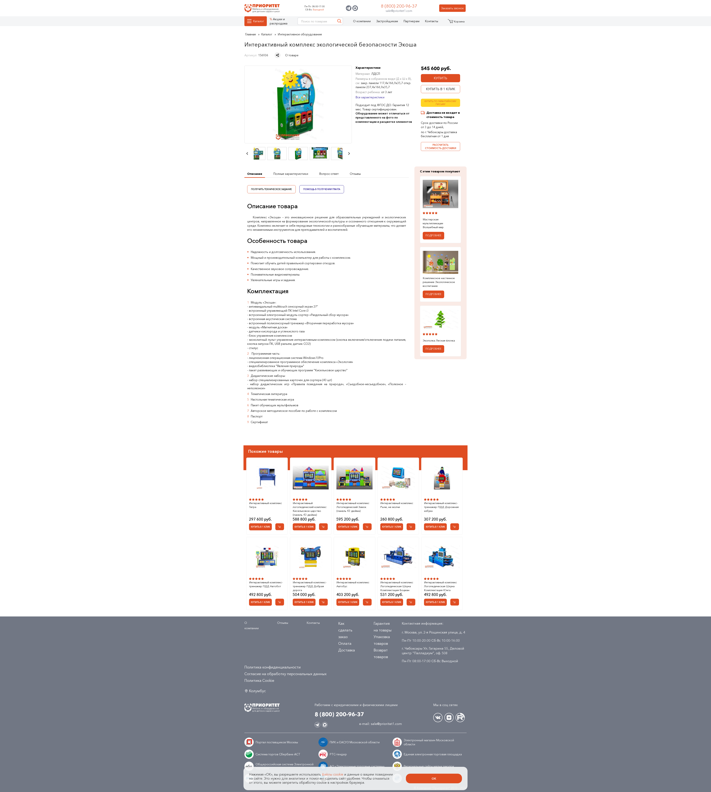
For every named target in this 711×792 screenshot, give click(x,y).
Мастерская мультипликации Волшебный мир (433, 223)
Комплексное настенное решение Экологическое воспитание (439, 282)
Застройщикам (387, 21)
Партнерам (411, 21)
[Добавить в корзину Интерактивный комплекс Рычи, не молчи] (411, 526)
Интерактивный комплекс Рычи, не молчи (396, 505)
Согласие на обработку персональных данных (285, 674)
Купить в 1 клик (440, 89)
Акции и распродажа (278, 21)
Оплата (344, 643)
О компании (362, 21)
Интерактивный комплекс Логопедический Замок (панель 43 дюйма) (352, 507)
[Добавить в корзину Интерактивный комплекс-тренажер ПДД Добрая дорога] (323, 602)
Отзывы (282, 623)
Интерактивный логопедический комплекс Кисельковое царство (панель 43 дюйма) (310, 508)
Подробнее (433, 235)
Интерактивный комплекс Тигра (265, 505)
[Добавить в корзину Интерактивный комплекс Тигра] (279, 526)
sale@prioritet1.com (399, 11)
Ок (434, 778)
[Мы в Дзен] (449, 717)
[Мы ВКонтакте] (438, 717)
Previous (247, 153)
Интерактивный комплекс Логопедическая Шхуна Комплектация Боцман (396, 586)
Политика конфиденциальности (272, 667)
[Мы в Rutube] (460, 717)
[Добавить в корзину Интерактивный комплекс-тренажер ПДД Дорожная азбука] (454, 526)
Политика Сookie (259, 680)
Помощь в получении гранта (321, 189)
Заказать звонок (452, 8)
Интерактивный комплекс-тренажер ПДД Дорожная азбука (441, 507)
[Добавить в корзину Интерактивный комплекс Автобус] (367, 602)
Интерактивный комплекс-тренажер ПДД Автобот (266, 584)
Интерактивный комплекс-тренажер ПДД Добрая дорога (310, 586)
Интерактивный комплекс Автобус (352, 584)
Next (349, 153)
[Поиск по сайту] (339, 21)
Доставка (346, 650)
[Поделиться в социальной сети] (277, 55)
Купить (440, 78)
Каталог (258, 21)
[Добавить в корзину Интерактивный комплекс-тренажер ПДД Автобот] (279, 602)
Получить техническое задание (271, 189)
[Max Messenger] (355, 8)
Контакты (431, 21)
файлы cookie (332, 774)
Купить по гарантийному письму (440, 103)
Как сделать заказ (345, 630)
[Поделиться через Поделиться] (278, 55)
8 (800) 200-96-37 (399, 6)
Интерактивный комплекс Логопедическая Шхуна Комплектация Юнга (440, 586)
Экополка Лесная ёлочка (439, 340)
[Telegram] (348, 8)
